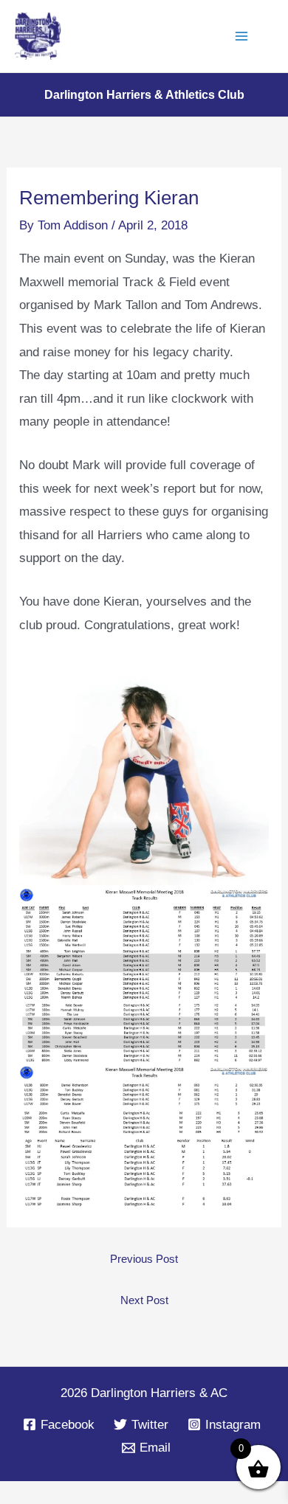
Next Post (144, 1300)
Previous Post (144, 1258)
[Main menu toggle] (242, 36)
